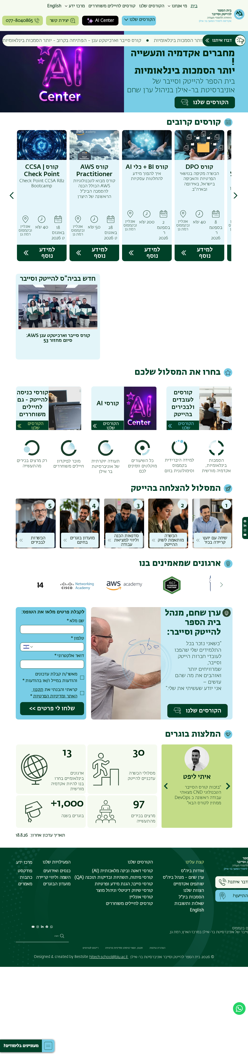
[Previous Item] (90, 307)
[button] (21, 1046)
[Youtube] (33, 926)
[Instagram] (37, 926)
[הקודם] (166, 786)
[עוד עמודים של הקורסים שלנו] (126, 20)
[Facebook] (46, 926)
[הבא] (228, 786)
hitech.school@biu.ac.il (108, 957)
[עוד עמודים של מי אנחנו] (169, 6)
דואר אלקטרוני (69, 656)
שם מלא (75, 621)
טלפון (77, 638)
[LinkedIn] (42, 926)
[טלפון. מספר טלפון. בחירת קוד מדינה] (28, 647)
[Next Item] (222, 585)
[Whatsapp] (51, 926)
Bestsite (81, 957)
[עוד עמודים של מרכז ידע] (66, 6)
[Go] (12, 195)
